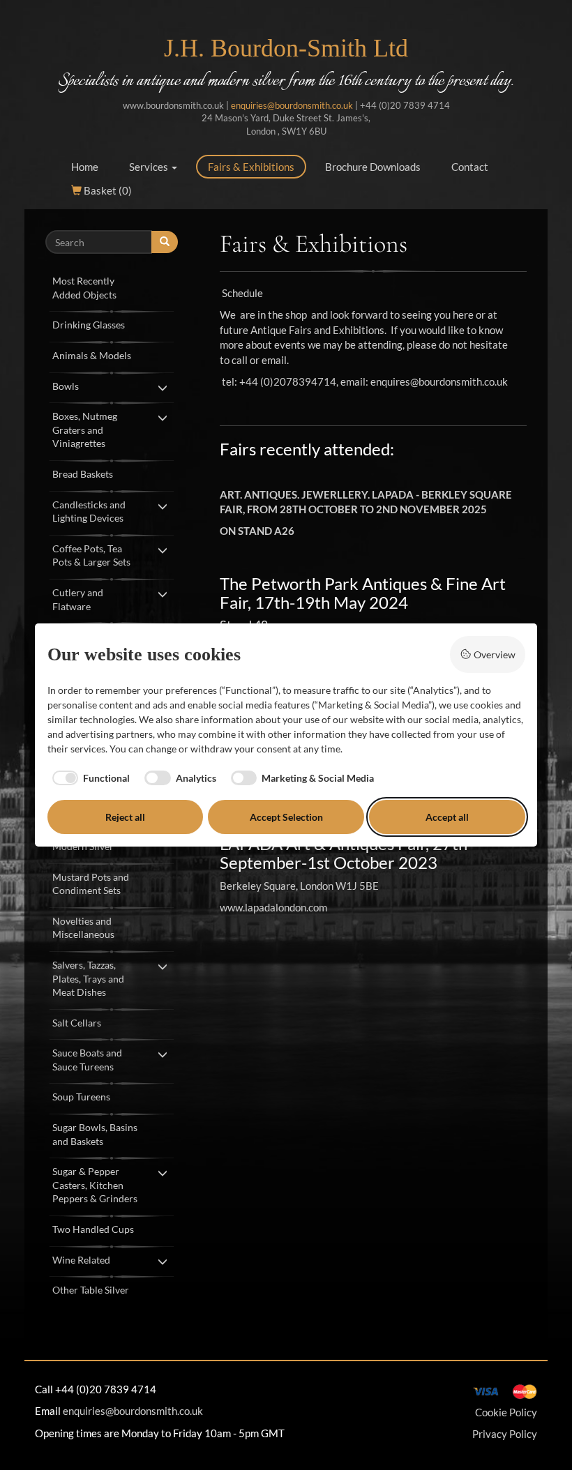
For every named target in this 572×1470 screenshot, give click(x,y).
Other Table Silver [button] (90, 1290)
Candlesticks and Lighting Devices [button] (89, 511)
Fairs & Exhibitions (251, 166)
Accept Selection (286, 817)
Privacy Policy (504, 1433)
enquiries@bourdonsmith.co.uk (292, 105)
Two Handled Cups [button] (93, 1229)
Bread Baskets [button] (82, 474)
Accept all (447, 817)
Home (84, 166)
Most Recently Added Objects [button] (84, 288)
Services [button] (149, 166)
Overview (494, 654)
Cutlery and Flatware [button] (77, 599)
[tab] (111, 286)
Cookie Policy (506, 1412)
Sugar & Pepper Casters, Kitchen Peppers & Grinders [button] (94, 1184)
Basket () (107, 190)
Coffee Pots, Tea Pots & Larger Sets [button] (91, 555)
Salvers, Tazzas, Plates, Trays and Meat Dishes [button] (88, 978)
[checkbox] (88, 778)
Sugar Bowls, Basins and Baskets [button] (94, 1134)
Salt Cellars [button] (76, 1023)
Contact (469, 166)
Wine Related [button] (81, 1260)
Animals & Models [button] (91, 355)
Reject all (125, 817)
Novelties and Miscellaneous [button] (83, 928)
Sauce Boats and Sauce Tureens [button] (87, 1060)
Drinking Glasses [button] (88, 325)
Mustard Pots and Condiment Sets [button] (90, 884)
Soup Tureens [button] (81, 1096)
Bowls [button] (65, 386)
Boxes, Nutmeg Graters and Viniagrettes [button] (84, 429)
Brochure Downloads (373, 166)
